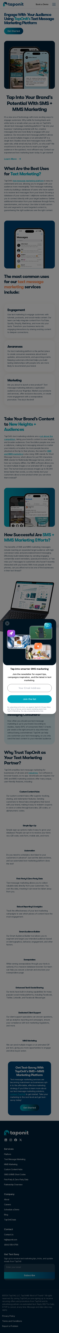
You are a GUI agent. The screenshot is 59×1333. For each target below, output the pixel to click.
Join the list (29, 699)
